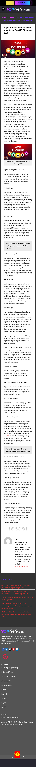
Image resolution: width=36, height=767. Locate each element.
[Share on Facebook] (12, 528)
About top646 (6, 681)
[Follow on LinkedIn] (17, 649)
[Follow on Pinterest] (13, 649)
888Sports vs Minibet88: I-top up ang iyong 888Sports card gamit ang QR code (15, 586)
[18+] (5, 657)
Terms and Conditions (8, 676)
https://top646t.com (21, 566)
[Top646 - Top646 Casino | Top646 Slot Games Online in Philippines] (18, 9)
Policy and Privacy (7, 672)
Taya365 (4, 698)
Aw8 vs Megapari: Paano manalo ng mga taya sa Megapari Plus (17, 599)
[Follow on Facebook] (3, 649)
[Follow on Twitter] (6, 649)
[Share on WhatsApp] (9, 528)
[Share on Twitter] (16, 528)
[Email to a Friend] (19, 528)
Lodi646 (4, 694)
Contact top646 (6, 685)
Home (4, 18)
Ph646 (3, 689)
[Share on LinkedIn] (26, 528)
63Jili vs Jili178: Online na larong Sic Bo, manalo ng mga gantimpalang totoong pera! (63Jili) (16, 614)
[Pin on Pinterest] (23, 528)
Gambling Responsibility (9, 668)
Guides (11, 18)
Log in (10, 3)
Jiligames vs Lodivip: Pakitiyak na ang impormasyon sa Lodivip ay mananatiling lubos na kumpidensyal (17, 606)
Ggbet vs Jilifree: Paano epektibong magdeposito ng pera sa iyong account (14, 593)
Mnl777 (4, 707)
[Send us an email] (10, 649)
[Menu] (3, 9)
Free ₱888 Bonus (22, 3)
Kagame (4, 703)
